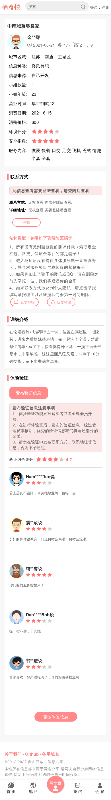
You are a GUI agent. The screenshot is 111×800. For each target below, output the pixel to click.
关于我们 (13, 754)
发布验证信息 (28, 393)
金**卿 (33, 37)
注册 (106, 7)
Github (32, 754)
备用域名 (50, 754)
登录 (94, 7)
